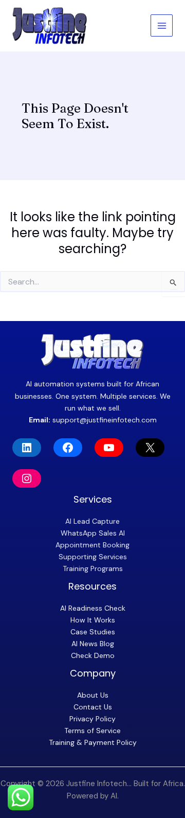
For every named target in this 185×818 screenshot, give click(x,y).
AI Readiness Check (92, 608)
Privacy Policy (92, 718)
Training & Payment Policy (93, 742)
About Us (92, 695)
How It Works (92, 620)
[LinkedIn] (26, 447)
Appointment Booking (92, 544)
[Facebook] (67, 447)
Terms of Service (92, 730)
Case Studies (92, 631)
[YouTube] (109, 447)
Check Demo (93, 655)
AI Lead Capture (92, 521)
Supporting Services (93, 556)
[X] (150, 447)
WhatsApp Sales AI (93, 533)
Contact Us (92, 707)
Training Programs (93, 568)
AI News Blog (92, 643)
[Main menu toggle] (162, 25)
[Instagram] (26, 478)
